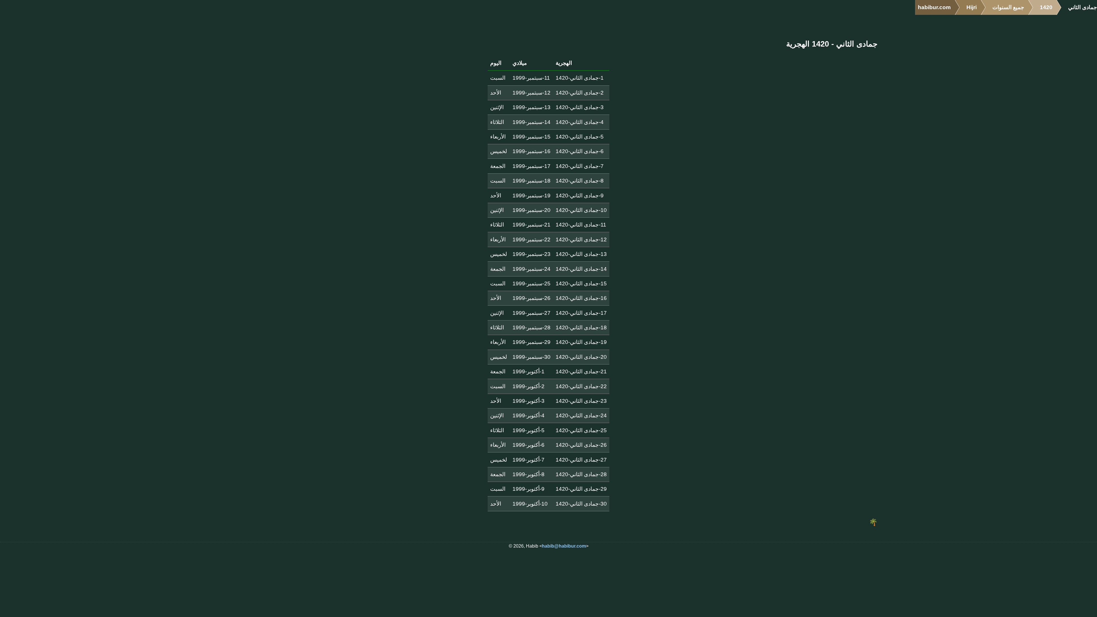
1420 (1046, 7)
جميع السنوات (1008, 7)
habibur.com (934, 7)
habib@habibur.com (564, 546)
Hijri (971, 7)
